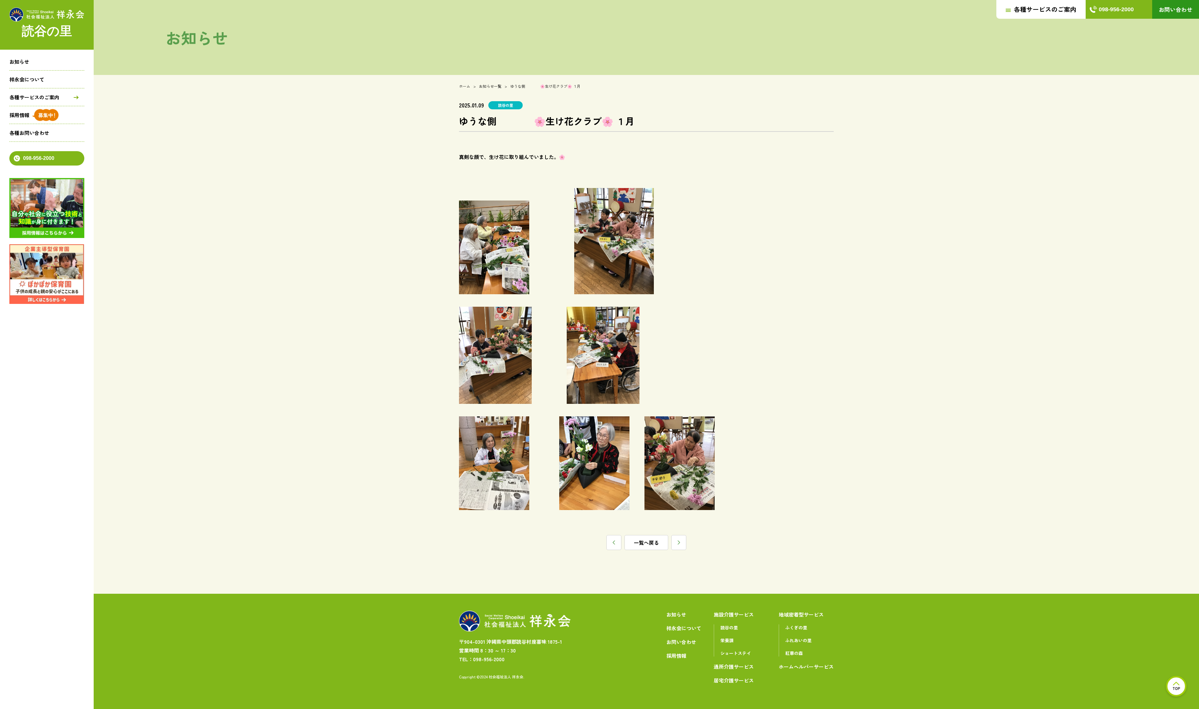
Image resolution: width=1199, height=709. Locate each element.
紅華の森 (794, 653)
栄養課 (726, 640)
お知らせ (19, 61)
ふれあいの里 (798, 640)
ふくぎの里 (796, 627)
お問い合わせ (1175, 9)
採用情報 (19, 115)
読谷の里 (729, 627)
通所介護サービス (734, 666)
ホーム (464, 86)
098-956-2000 (38, 158)
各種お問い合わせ (29, 132)
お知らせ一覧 (490, 86)
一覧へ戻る (646, 542)
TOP (1176, 688)
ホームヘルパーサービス (806, 666)
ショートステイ (735, 653)
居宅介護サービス (734, 680)
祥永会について (26, 79)
